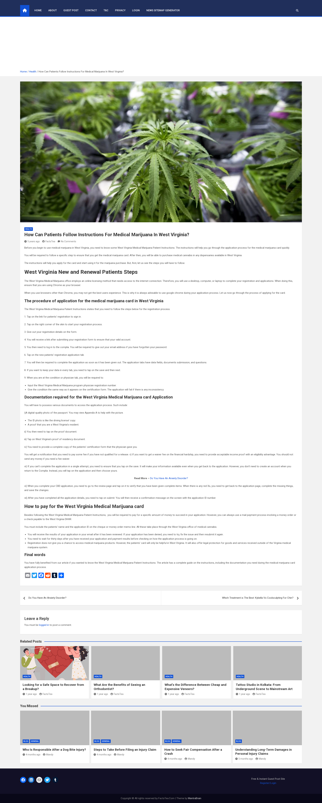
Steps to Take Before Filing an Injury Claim (125, 750)
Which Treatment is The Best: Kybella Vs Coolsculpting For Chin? (257, 597)
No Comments (68, 241)
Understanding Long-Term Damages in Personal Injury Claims (263, 752)
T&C (105, 10)
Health (28, 229)
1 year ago (31, 694)
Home (38, 10)
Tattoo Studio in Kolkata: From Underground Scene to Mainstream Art (264, 687)
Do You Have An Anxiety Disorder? (169, 478)
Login (136, 10)
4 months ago (33, 754)
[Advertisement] (161, 44)
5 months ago (245, 758)
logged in (44, 624)
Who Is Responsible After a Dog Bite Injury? (54, 750)
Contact (91, 10)
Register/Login (268, 783)
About (52, 10)
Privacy (120, 10)
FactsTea (50, 241)
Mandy (49, 754)
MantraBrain (194, 798)
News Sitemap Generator (163, 10)
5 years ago (34, 241)
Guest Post (70, 10)
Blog (25, 741)
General (35, 741)
